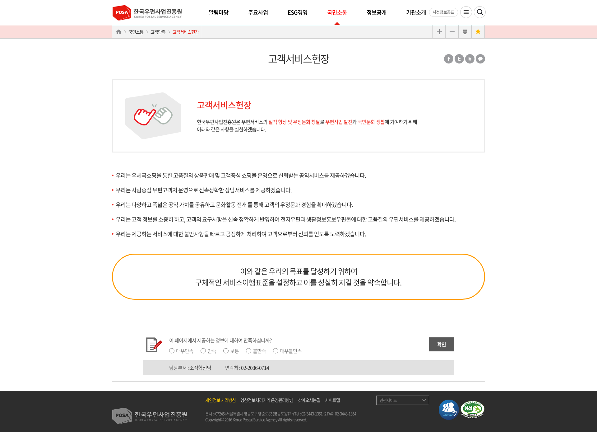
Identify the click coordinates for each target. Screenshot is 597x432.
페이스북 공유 (448, 58)
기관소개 (416, 12)
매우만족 (184, 351)
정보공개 (376, 12)
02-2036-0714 (255, 367)
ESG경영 (298, 12)
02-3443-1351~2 (313, 413)
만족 (211, 351)
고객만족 (157, 32)
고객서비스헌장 (186, 32)
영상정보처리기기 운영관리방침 (266, 400)
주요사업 (258, 12)
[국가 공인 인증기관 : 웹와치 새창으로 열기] (472, 408)
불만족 (259, 351)
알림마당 (219, 12)
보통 (234, 351)
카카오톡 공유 (480, 58)
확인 (441, 344)
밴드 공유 (469, 58)
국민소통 (337, 12)
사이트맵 (332, 400)
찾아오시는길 (309, 400)
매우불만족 (291, 351)
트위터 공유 (459, 58)
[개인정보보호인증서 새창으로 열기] (449, 408)
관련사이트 (388, 400)
